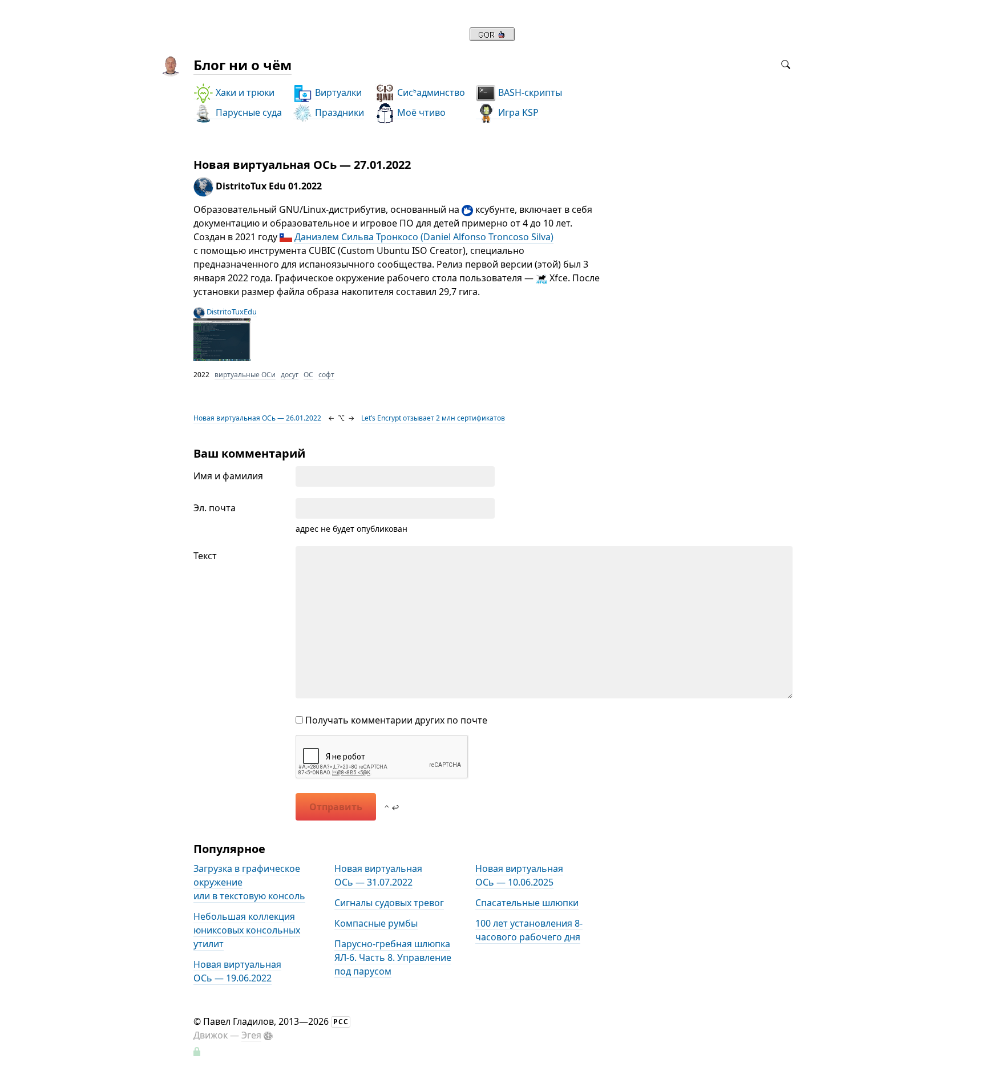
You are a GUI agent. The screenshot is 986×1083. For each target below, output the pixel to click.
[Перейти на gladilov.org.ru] (492, 37)
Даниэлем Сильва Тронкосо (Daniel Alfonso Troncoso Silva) (423, 237)
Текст (205, 555)
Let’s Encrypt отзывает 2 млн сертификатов (433, 418)
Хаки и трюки (243, 92)
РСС (341, 1022)
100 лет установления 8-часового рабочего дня (529, 930)
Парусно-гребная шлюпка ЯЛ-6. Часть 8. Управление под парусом (392, 957)
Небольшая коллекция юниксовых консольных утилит (246, 930)
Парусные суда (247, 112)
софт (326, 374)
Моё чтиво (420, 112)
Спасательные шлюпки (527, 902)
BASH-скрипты (529, 92)
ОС (308, 374)
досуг (289, 374)
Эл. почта (214, 508)
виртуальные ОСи (245, 374)
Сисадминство (430, 92)
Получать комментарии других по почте (395, 720)
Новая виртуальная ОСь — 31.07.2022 (378, 875)
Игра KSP (517, 112)
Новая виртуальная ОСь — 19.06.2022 (237, 971)
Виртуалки (337, 92)
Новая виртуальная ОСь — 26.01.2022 (257, 418)
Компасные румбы (376, 923)
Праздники (338, 112)
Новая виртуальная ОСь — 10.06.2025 (519, 875)
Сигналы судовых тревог (389, 902)
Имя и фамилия (228, 476)
